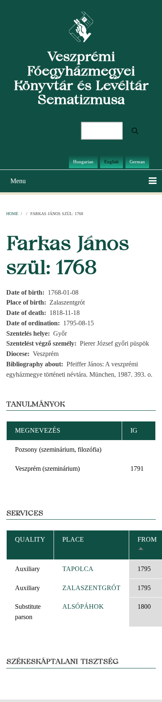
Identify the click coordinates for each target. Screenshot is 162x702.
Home (12, 213)
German (137, 161)
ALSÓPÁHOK (83, 606)
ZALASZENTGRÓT (91, 587)
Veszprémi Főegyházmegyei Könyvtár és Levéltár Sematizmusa (81, 77)
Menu (18, 180)
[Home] (81, 26)
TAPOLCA (77, 568)
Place (73, 539)
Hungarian (83, 161)
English (111, 161)
